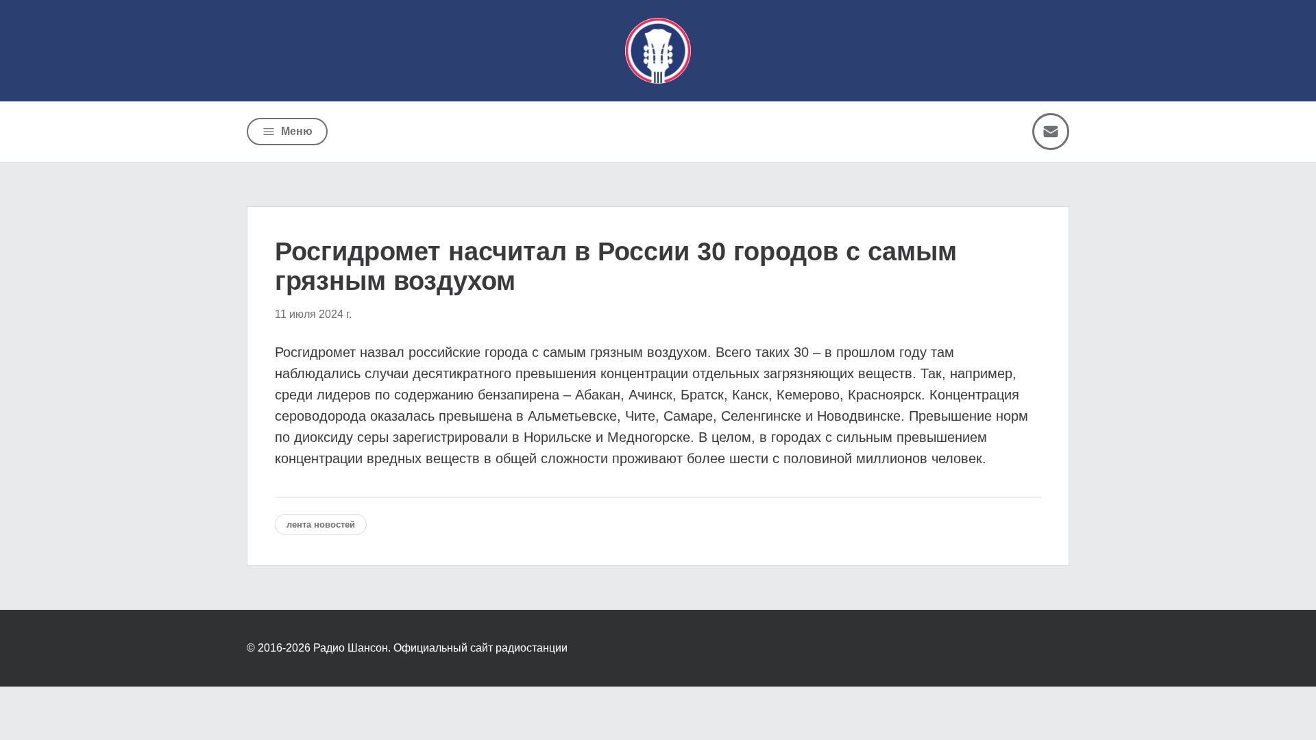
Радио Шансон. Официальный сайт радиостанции (440, 648)
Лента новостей (321, 524)
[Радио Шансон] (658, 51)
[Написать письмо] (1050, 131)
